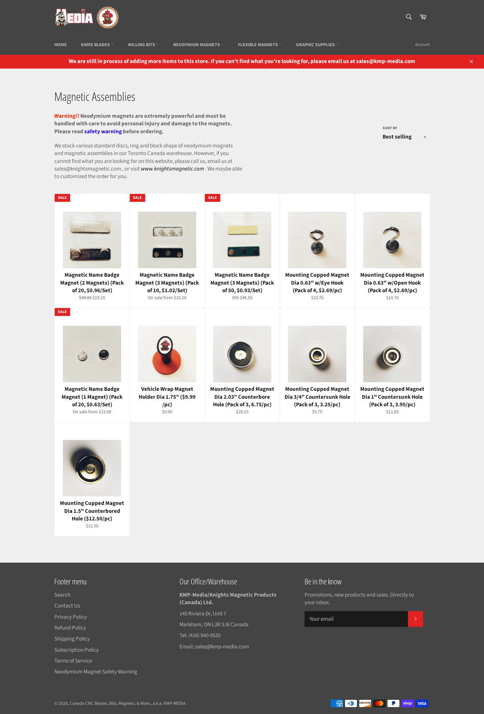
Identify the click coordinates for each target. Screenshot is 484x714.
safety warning (103, 132)
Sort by (390, 128)
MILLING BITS (142, 45)
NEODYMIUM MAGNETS (197, 45)
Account (422, 44)
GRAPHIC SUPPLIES (316, 45)
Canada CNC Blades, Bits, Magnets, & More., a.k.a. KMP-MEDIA (127, 703)
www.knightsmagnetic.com (172, 169)
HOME (60, 45)
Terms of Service (73, 661)
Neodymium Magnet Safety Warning (95, 672)
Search (62, 595)
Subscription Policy (76, 650)
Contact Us (67, 606)
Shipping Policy (72, 639)
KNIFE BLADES (96, 45)
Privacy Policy (70, 617)
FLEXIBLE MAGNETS (258, 45)
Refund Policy (70, 628)
